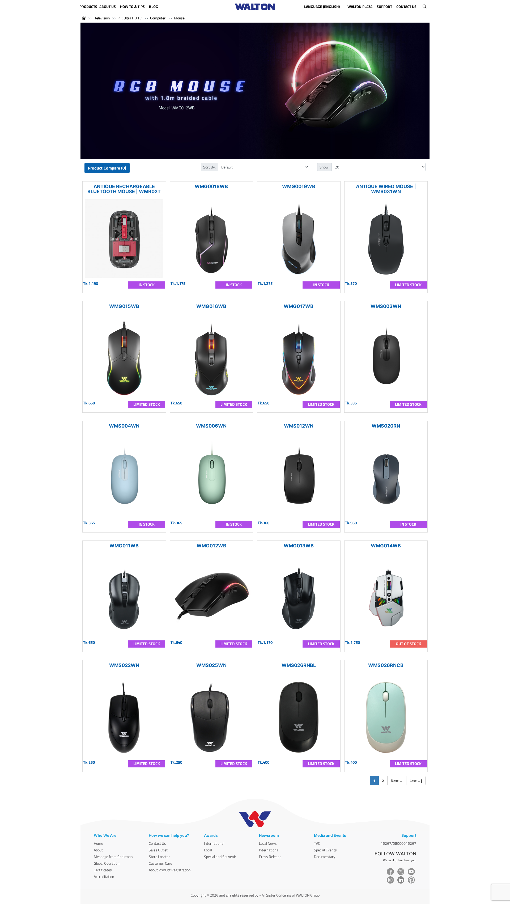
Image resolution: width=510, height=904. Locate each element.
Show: (324, 167)
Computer (157, 18)
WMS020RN (386, 426)
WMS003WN (386, 306)
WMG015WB (124, 306)
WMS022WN (124, 665)
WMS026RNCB (385, 665)
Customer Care (160, 863)
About (98, 850)
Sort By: (209, 167)
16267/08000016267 (398, 843)
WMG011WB (124, 545)
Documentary (324, 856)
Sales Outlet (158, 850)
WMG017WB (298, 306)
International (214, 843)
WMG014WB (386, 545)
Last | (416, 780)
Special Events (325, 850)
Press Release (270, 856)
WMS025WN (211, 665)
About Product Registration (170, 870)
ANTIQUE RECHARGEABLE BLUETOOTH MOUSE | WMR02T (124, 189)
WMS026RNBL (299, 665)
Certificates (103, 870)
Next (397, 780)
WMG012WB (211, 545)
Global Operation (107, 863)
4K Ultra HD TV (130, 18)
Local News (268, 843)
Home (98, 843)
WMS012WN (298, 426)
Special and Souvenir (220, 856)
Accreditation (104, 876)
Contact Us (157, 843)
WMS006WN (211, 426)
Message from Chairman (113, 856)
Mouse (179, 18)
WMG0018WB (211, 186)
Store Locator (159, 856)
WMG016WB (211, 306)
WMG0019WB (298, 186)
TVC (317, 843)
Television (102, 18)
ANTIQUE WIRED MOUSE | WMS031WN (386, 189)
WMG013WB (299, 545)
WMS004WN (124, 426)
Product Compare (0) (107, 168)
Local (208, 850)
